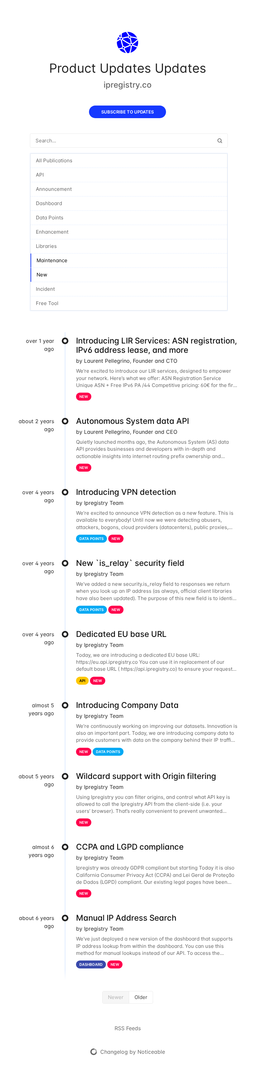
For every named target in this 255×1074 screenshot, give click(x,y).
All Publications (54, 160)
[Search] (219, 140)
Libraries (46, 246)
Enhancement (52, 232)
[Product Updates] (127, 44)
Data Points (49, 217)
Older (140, 997)
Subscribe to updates (127, 112)
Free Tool (47, 303)
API (40, 175)
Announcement (54, 189)
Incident (45, 289)
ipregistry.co (127, 85)
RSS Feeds (128, 1028)
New (42, 274)
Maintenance (52, 260)
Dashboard (49, 203)
